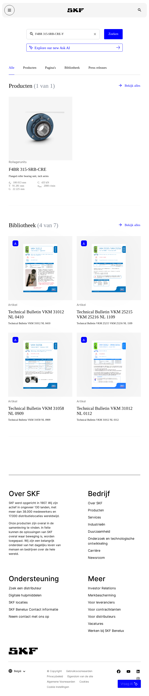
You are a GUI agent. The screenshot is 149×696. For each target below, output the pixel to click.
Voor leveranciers (101, 602)
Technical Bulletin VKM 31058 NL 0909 (36, 411)
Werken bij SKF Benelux (106, 631)
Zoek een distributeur (25, 588)
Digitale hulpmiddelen (25, 595)
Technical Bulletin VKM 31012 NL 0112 (104, 411)
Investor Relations (102, 588)
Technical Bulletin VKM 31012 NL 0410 (36, 314)
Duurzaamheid (99, 531)
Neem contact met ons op (29, 616)
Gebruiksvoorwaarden (79, 671)
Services (94, 517)
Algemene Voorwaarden (61, 681)
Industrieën (96, 524)
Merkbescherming (102, 595)
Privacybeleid (55, 676)
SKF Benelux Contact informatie (33, 609)
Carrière (94, 550)
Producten (96, 510)
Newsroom (96, 558)
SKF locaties (18, 602)
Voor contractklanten (104, 609)
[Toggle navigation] (9, 10)
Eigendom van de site (80, 676)
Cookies (84, 681)
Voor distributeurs (101, 616)
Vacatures (95, 623)
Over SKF (95, 503)
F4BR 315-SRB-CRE (27, 169)
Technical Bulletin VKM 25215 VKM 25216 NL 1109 (104, 314)
